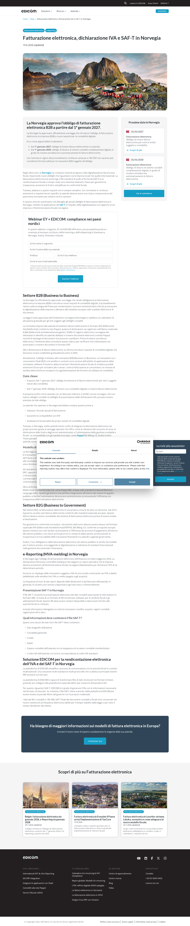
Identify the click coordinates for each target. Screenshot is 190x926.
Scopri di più (136, 150)
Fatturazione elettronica (33, 30)
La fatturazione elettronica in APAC (87, 895)
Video (111, 888)
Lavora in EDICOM (137, 3)
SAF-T (62, 204)
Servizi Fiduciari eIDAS (33, 892)
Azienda (74, 11)
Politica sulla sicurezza (110, 922)
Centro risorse (115, 878)
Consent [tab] (56, 450)
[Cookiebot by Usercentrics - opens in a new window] (139, 442)
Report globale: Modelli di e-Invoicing (88, 880)
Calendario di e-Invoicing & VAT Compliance (86, 874)
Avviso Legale (127, 922)
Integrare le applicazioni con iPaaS (38, 883)
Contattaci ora (95, 741)
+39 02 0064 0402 (154, 878)
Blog (32, 19)
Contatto (162, 11)
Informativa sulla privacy (146, 922)
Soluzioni (45, 11)
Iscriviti (170, 479)
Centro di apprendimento (120, 873)
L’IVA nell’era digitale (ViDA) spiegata (88, 885)
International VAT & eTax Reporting (38, 873)
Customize (93, 482)
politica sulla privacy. (68, 270)
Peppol (80, 435)
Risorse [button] (60, 11)
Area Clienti (153, 3)
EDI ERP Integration (31, 878)
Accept (132, 482)
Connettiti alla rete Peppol (34, 888)
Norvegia (47, 172)
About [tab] (134, 450)
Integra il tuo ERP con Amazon (85, 899)
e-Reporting (51, 30)
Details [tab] (95, 450)
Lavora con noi (152, 883)
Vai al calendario (144, 193)
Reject (58, 482)
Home (25, 19)
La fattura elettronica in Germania (87, 890)
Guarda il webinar (70, 279)
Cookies (162, 922)
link (147, 468)
